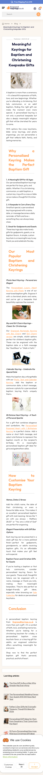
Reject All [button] (21, 765)
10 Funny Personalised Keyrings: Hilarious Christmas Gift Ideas (23, 732)
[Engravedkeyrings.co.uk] (15, 7)
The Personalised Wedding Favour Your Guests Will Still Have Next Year (23, 696)
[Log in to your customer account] (34, 8)
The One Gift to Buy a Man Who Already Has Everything (22, 684)
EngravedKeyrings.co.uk (23, 622)
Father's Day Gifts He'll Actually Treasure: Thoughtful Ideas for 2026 (22, 709)
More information (10, 757)
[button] (3, 8)
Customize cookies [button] (8, 766)
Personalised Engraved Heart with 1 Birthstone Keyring (21, 428)
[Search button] (38, 14)
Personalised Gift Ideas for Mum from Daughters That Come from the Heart (23, 721)
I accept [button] (34, 765)
